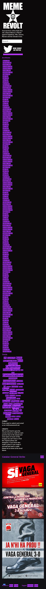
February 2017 (7, 247)
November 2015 (7, 268)
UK (22, 407)
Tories (6, 406)
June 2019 (6, 194)
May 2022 (5, 126)
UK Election (8, 410)
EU (4, 386)
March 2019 (6, 200)
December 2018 (7, 206)
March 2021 (6, 154)
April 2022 (6, 128)
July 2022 (5, 123)
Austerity (11, 358)
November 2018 (7, 208)
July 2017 (5, 237)
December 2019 (7, 183)
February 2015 (7, 283)
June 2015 (6, 276)
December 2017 (7, 227)
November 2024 (7, 68)
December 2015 (7, 266)
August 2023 (6, 97)
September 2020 (8, 165)
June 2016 (6, 254)
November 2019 (7, 185)
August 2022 (6, 121)
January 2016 (7, 264)
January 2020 (7, 181)
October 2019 (7, 187)
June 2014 (6, 299)
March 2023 (6, 107)
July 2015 (5, 274)
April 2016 (6, 258)
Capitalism (13, 366)
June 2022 (6, 124)
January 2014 (7, 307)
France (21, 386)
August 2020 (6, 167)
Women (16, 419)
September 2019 (8, 188)
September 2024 (8, 72)
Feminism (14, 386)
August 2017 (6, 235)
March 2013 (6, 326)
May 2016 (5, 256)
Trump (16, 406)
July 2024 (5, 76)
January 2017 (7, 249)
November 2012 (7, 334)
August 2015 (6, 272)
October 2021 (7, 140)
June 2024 (6, 78)
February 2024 (7, 86)
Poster (16, 585)
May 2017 (5, 241)
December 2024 (7, 66)
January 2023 (7, 111)
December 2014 (7, 287)
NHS (7, 395)
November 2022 (7, 115)
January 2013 (7, 330)
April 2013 (6, 324)
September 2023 (8, 95)
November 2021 (7, 138)
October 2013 (7, 313)
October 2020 (7, 163)
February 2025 (7, 62)
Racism (6, 401)
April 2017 (6, 243)
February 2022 (7, 132)
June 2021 (6, 148)
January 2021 (7, 157)
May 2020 (5, 173)
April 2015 (6, 280)
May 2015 (5, 278)
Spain (10, 404)
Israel (13, 392)
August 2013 (6, 316)
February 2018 (7, 223)
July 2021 (5, 146)
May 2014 (5, 301)
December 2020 (7, 159)
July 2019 (5, 192)
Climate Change (11, 369)
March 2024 (6, 84)
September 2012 (8, 338)
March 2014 (6, 305)
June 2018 (6, 216)
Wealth (13, 416)
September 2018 (8, 210)
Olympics (18, 395)
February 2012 (7, 351)
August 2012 (6, 340)
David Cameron (9, 384)
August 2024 (6, 74)
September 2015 (8, 270)
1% (5, 358)
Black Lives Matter (10, 361)
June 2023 (6, 101)
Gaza (5, 389)
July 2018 (5, 214)
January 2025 (7, 64)
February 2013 (7, 328)
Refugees (15, 401)
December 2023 (7, 90)
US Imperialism (17, 413)
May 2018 (5, 218)
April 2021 (6, 152)
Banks (19, 358)
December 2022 (7, 113)
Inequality (5, 393)
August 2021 (6, 144)
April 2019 (6, 198)
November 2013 (7, 311)
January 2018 (7, 225)
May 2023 (5, 103)
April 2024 (6, 82)
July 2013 (5, 318)
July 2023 (5, 99)
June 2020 (6, 171)
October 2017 (7, 231)
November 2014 (7, 289)
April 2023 (6, 105)
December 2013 (7, 309)
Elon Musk (20, 384)
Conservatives (13, 375)
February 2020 (7, 179)
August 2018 (6, 212)
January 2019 (7, 204)
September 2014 (8, 293)
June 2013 (6, 320)
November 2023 (7, 92)
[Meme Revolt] (13, 16)
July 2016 (5, 252)
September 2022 (8, 119)
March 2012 (6, 349)
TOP (4, 584)
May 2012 (5, 345)
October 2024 (7, 70)
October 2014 (7, 291)
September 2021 (8, 142)
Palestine (11, 398)
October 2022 (7, 117)
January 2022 (7, 134)
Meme (11, 585)
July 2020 (5, 169)
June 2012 (6, 344)
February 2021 (7, 155)
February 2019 (7, 202)
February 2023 (7, 109)
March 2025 (6, 60)
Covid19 (19, 381)
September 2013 (8, 314)
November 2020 (7, 161)
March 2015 (6, 281)
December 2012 (7, 332)
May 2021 (5, 150)
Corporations (9, 381)
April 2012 (6, 347)
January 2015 (7, 285)
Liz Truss (20, 393)
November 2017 (7, 229)
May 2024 (5, 80)
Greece (12, 390)
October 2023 (7, 93)
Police (18, 398)
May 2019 (5, 196)
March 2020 (6, 177)
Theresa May (18, 404)
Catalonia (30, 585)
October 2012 (7, 336)
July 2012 (5, 342)
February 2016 (7, 262)
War (8, 416)
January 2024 (7, 88)
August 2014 (6, 295)
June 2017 (6, 239)
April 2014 (6, 303)
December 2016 (7, 250)
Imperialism (19, 390)
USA (15, 410)
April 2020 (6, 175)
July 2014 (5, 297)
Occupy (12, 395)
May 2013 (5, 322)
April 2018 (6, 219)
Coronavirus (12, 378)
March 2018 (6, 221)
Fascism (8, 386)
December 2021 (7, 136)
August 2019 (6, 190)
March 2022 (6, 130)
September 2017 (8, 233)
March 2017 (6, 245)
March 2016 (6, 260)
